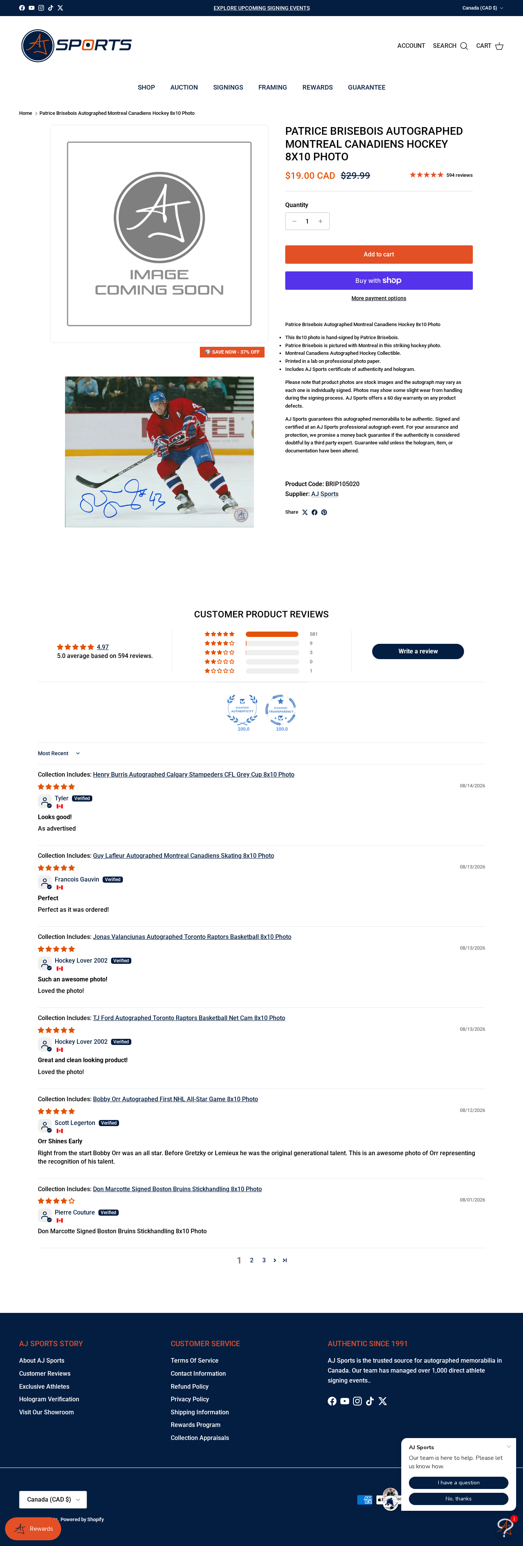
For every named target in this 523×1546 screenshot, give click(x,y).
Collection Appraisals (200, 1438)
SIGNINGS (228, 87)
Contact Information (198, 1373)
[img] (56, 786)
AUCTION (184, 87)
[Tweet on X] (305, 512)
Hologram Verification (49, 1399)
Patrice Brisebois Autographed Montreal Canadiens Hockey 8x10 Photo (116, 113)
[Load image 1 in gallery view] (159, 452)
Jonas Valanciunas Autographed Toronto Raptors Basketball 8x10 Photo (192, 936)
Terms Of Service (195, 1360)
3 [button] (264, 1260)
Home (25, 113)
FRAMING (272, 87)
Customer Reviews (44, 1373)
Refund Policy (190, 1386)
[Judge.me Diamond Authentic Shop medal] (242, 710)
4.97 (103, 647)
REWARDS (317, 87)
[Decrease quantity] (292, 221)
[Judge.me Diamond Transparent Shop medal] (280, 710)
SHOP (146, 87)
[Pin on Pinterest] (324, 512)
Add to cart (379, 254)
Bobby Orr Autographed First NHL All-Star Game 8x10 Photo (175, 1099)
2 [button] (251, 1260)
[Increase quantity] (322, 221)
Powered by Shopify (82, 1519)
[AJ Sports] (76, 46)
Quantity (296, 205)
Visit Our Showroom (46, 1412)
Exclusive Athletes (44, 1386)
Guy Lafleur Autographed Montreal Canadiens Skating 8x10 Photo (183, 855)
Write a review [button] (418, 651)
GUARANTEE (367, 87)
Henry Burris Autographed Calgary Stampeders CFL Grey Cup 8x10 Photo (193, 774)
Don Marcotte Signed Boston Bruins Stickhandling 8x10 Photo (177, 1189)
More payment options (378, 298)
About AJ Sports (41, 1360)
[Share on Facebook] (314, 512)
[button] (220, 634)
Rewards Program (196, 1424)
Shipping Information (200, 1412)
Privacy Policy (190, 1399)
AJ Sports (324, 494)
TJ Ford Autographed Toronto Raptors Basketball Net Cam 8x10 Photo (189, 1018)
